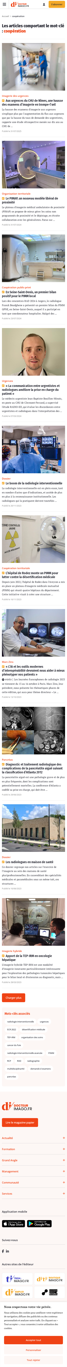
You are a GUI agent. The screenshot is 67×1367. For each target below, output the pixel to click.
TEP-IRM (11, 1037)
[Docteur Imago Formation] (49, 1292)
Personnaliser (33, 1350)
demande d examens (40, 1068)
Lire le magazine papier (20, 1122)
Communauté (10, 1182)
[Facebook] (3, 1251)
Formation (8, 1149)
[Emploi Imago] (17, 1292)
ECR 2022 (11, 1029)
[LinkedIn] (7, 1251)
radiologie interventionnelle (20, 1021)
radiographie (33, 1060)
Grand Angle (9, 1160)
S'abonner (56, 4)
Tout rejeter (33, 1360)
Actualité (7, 1138)
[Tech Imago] (17, 1279)
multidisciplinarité (15, 1068)
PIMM (51, 1053)
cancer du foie (14, 1045)
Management (10, 1171)
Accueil (5, 16)
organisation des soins (32, 1037)
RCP (9, 1060)
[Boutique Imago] (49, 1279)
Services (7, 1193)
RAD (19, 1060)
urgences (44, 1021)
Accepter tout (33, 1340)
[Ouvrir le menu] (4, 4)
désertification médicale (33, 1029)
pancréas (11, 1076)
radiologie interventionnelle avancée (24, 1053)
